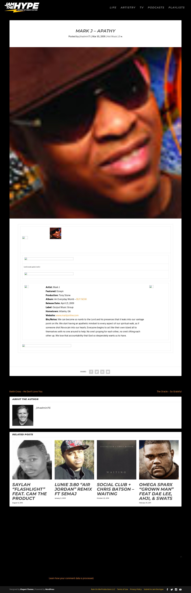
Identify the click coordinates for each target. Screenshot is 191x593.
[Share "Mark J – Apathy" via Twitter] (97, 372)
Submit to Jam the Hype (153, 589)
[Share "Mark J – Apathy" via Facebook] (91, 372)
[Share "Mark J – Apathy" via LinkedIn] (102, 372)
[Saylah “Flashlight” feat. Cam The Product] (32, 459)
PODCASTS (156, 7)
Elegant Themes (27, 589)
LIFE (113, 7)
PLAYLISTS (176, 7)
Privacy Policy (136, 589)
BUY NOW (81, 299)
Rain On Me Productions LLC (103, 589)
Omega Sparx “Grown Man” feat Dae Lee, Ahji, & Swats (156, 491)
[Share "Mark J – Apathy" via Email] (108, 372)
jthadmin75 (85, 36)
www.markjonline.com (67, 315)
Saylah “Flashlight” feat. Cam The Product (29, 491)
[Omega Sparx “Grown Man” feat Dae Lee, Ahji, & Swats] (159, 459)
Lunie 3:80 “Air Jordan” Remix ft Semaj (73, 489)
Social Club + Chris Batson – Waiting (115, 489)
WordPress (49, 589)
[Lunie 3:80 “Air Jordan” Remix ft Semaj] (74, 459)
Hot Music (112, 36)
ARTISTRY (128, 7)
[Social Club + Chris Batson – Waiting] (116, 459)
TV (142, 7)
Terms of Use (122, 589)
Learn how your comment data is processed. (71, 578)
